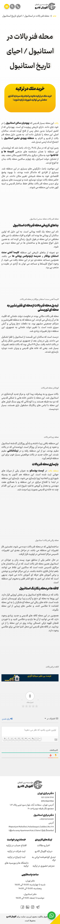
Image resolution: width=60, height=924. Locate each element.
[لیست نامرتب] (22, 738)
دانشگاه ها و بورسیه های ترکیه (17, 865)
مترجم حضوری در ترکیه (43, 866)
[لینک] (32, 738)
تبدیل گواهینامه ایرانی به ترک (44, 859)
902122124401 (47, 819)
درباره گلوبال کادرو (43, 851)
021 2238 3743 (47, 797)
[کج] (8, 738)
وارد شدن (6, 719)
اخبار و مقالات (43, 845)
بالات (56, 123)
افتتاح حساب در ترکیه (16, 845)
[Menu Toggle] (6, 6)
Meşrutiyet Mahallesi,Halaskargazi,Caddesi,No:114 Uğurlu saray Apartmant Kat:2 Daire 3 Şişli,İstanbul (31, 829)
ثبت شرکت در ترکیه (16, 851)
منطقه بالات (53, 471)
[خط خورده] (15, 738)
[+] (39, 738)
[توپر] (4, 738)
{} (36, 738)
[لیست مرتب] (18, 738)
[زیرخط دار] (11, 738)
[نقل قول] (25, 738)
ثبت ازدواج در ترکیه (16, 857)
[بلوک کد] (29, 738)
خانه (54, 16)
